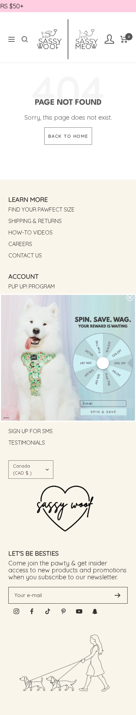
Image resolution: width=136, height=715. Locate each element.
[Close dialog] (130, 297)
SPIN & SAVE (103, 411)
